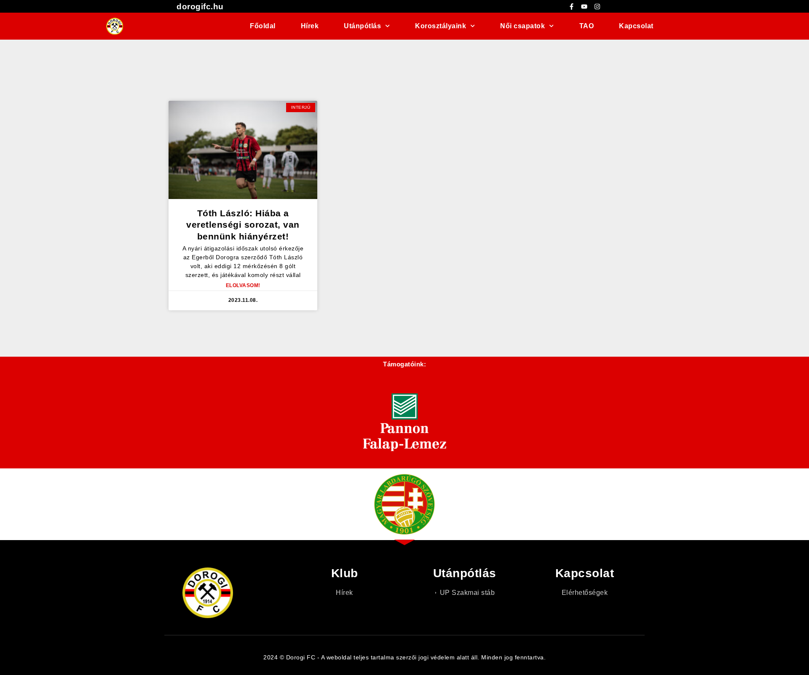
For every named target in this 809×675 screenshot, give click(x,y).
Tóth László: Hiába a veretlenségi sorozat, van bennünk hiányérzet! (243, 224)
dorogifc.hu (200, 6)
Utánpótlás (362, 26)
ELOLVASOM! (243, 285)
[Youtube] (584, 6)
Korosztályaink (440, 26)
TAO (586, 26)
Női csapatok (522, 26)
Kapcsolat (636, 26)
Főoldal (263, 26)
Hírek (310, 26)
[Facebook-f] (571, 6)
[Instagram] (597, 6)
